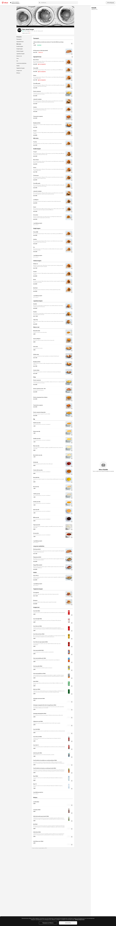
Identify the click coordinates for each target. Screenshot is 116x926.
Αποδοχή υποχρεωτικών (79, 919)
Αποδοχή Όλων (68, 922)
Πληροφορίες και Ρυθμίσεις (47, 922)
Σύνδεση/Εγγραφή (110, 2)
